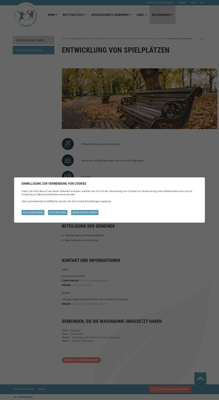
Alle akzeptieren (33, 212)
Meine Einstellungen (85, 212)
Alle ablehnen (57, 212)
